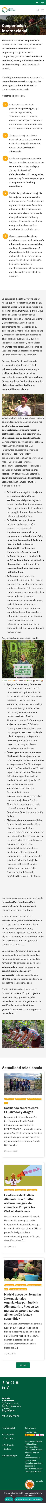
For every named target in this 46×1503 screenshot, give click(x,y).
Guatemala (32, 1190)
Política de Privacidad (8, 1436)
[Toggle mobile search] (38, 10)
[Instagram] (12, 1382)
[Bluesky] (8, 1382)
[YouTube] (17, 1382)
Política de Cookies (8, 1447)
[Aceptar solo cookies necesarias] (43, 1496)
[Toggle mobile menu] (42, 10)
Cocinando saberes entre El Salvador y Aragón (21, 1110)
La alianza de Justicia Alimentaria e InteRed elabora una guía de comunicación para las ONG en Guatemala (19, 1203)
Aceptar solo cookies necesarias (28, 1499)
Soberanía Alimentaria (18, 1289)
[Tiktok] (8, 1387)
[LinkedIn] (3, 1387)
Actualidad (9, 1099)
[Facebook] (3, 1382)
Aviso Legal (9, 1427)
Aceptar (9, 1499)
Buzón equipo (10, 1455)
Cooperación (20, 1099)
